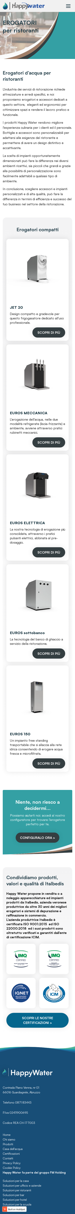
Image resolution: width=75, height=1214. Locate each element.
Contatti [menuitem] (8, 1158)
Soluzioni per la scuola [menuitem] (17, 1204)
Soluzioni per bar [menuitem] (13, 1195)
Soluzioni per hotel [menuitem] (15, 1199)
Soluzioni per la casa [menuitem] (16, 1181)
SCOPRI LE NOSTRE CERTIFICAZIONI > (37, 1020)
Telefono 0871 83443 (17, 1102)
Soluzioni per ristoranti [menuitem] (17, 1190)
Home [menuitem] (7, 1135)
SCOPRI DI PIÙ (49, 332)
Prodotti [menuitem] (8, 1144)
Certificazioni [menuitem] (11, 1153)
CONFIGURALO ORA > (37, 838)
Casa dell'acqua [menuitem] (13, 1149)
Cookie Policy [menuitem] (12, 1168)
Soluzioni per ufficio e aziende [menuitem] (22, 1185)
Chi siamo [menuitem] (9, 1139)
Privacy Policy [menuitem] (12, 1163)
